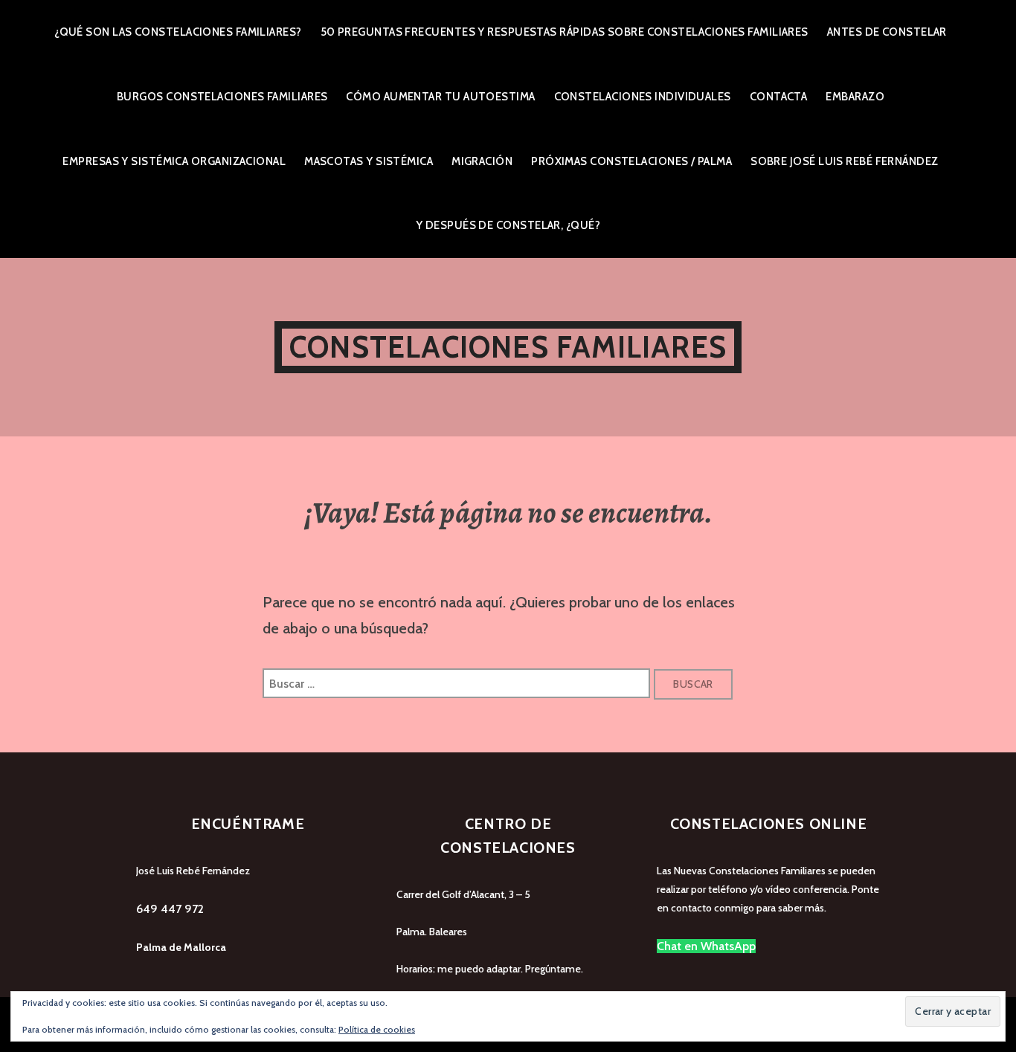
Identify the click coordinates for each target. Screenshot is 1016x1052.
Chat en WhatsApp (706, 946)
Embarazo (855, 96)
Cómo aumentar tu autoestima (440, 96)
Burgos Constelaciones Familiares (222, 96)
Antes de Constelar (887, 32)
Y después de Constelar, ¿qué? (508, 225)
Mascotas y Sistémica (368, 161)
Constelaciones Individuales (642, 96)
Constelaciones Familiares (508, 347)
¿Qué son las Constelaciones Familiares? (178, 32)
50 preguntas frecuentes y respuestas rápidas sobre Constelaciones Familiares (564, 32)
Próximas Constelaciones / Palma (631, 161)
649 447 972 (170, 909)
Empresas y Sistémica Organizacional (174, 161)
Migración (481, 161)
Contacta (779, 96)
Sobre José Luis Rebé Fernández (844, 161)
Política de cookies (376, 1029)
